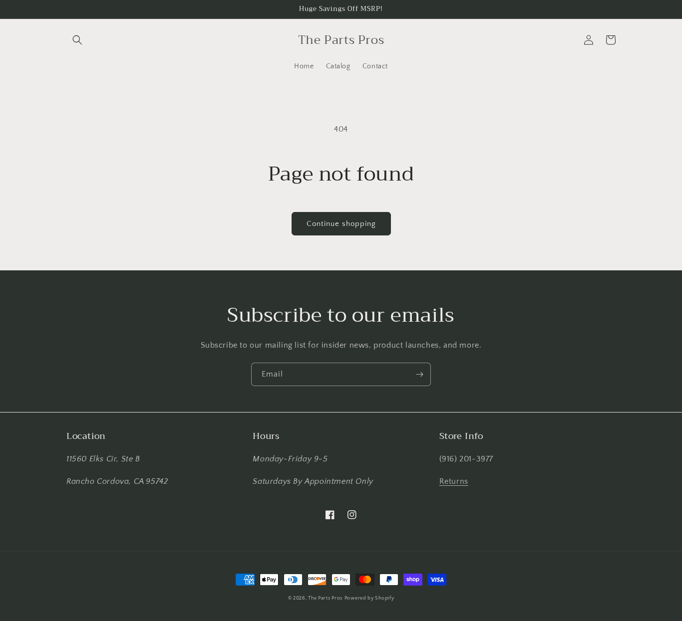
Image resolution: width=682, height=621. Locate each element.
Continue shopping (341, 223)
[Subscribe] (419, 374)
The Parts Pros (325, 598)
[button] (77, 40)
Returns (453, 481)
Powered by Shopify (369, 598)
